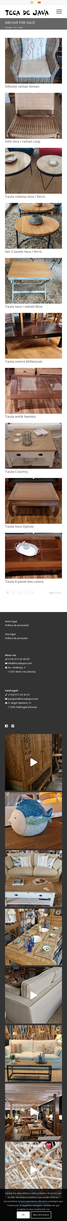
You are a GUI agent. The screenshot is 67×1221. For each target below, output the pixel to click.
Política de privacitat (16, 638)
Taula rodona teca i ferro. (25, 196)
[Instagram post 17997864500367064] (33, 1170)
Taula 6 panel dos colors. (24, 581)
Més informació (41, 1214)
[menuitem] (57, 11)
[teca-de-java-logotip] (28, 11)
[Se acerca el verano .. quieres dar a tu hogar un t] (33, 820)
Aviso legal (11, 621)
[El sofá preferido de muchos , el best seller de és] (33, 1053)
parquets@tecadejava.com (23, 698)
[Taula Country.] (33, 467)
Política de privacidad (17, 625)
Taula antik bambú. (20, 416)
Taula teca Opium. (19, 526)
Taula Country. (17, 471)
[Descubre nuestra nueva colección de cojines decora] (33, 878)
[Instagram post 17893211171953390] (33, 1111)
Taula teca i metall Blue (23, 306)
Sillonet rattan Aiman (22, 86)
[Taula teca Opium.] (33, 522)
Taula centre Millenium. (24, 361)
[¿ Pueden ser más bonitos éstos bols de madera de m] (33, 937)
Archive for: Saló (20, 22)
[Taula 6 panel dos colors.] (33, 577)
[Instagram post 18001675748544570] (33, 762)
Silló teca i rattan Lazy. (23, 141)
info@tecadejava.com (20, 663)
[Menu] (57, 11)
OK (23, 1214)
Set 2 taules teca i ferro (23, 251)
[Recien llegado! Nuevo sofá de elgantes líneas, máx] (33, 995)
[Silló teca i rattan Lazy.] (33, 137)
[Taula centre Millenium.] (33, 357)
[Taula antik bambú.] (33, 412)
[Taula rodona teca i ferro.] (33, 192)
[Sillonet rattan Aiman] (33, 82)
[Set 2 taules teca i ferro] (33, 247)
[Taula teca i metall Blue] (33, 302)
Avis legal (10, 634)
